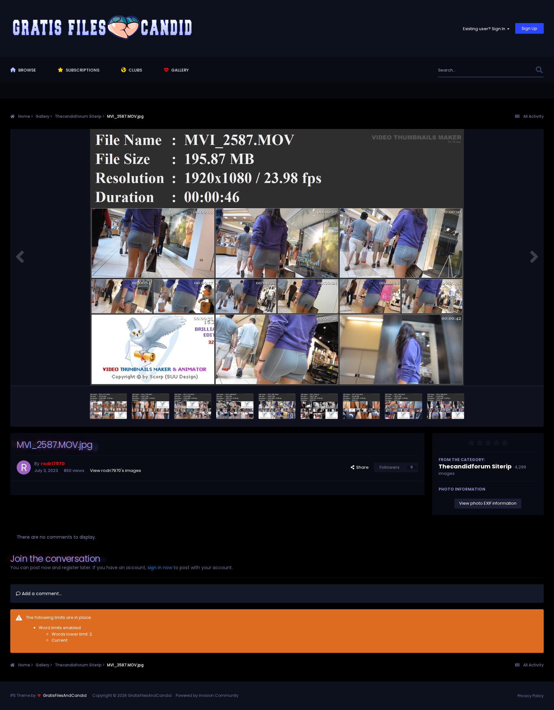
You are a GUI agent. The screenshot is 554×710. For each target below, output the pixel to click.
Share (361, 467)
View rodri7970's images (115, 470)
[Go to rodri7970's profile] (24, 467)
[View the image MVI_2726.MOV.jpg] (193, 406)
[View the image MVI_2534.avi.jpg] (319, 406)
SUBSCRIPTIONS (82, 70)
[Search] (539, 70)
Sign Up (529, 28)
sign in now (159, 567)
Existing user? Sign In (485, 29)
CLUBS (135, 70)
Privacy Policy (530, 695)
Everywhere (515, 70)
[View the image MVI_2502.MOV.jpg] (403, 406)
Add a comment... (41, 593)
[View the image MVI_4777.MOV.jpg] (108, 406)
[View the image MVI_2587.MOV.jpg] (277, 406)
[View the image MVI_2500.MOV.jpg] (446, 406)
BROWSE (26, 70)
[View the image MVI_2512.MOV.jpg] (361, 406)
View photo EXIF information (487, 503)
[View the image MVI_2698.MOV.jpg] (235, 406)
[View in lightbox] (277, 257)
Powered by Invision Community (207, 695)
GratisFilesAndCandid (65, 695)
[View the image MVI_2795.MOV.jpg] (150, 406)
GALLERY (179, 70)
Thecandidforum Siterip (475, 466)
